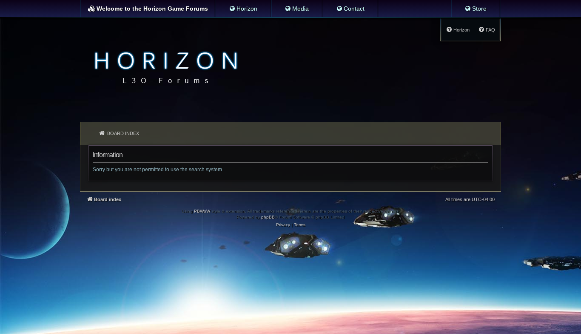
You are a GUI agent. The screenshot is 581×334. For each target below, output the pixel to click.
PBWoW (202, 211)
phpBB (268, 217)
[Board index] (163, 66)
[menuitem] (243, 8)
